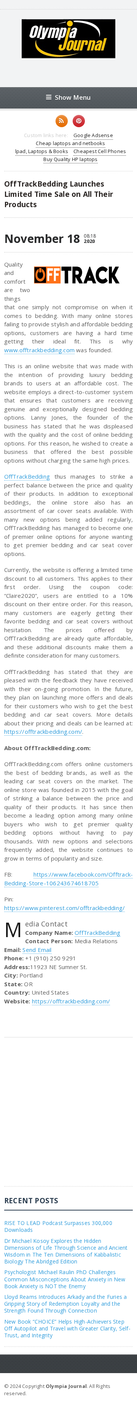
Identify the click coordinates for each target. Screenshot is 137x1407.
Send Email (36, 949)
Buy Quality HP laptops (70, 159)
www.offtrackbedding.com (39, 350)
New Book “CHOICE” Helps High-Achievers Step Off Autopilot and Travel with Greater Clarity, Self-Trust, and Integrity (67, 1328)
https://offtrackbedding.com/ (43, 731)
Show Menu (73, 97)
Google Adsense (93, 135)
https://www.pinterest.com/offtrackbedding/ (64, 908)
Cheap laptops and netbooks (70, 143)
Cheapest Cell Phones (99, 151)
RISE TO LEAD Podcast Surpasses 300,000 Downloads (58, 1226)
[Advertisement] (68, 1117)
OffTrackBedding (27, 476)
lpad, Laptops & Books (41, 151)
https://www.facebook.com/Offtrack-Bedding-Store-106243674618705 (68, 878)
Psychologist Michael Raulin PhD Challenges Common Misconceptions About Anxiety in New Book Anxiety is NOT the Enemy (65, 1278)
